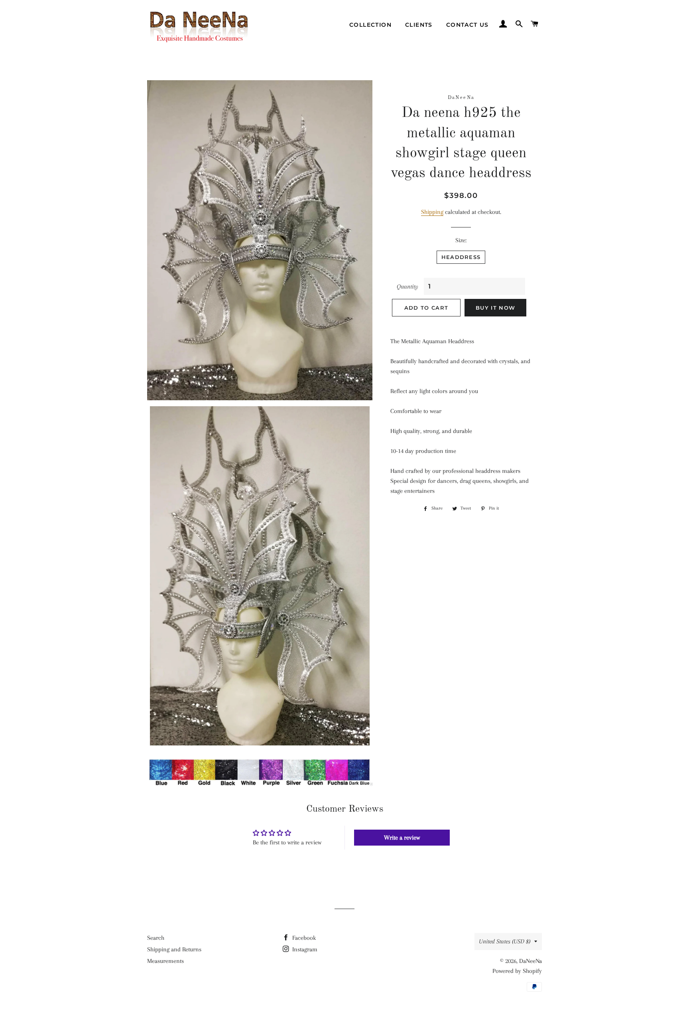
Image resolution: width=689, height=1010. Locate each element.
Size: (461, 240)
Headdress (461, 257)
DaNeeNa (530, 961)
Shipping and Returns (174, 949)
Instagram (304, 949)
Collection (370, 24)
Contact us (467, 24)
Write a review (402, 837)
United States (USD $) (504, 941)
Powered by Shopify (517, 970)
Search (155, 937)
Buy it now (495, 307)
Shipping (432, 211)
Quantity (407, 286)
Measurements (165, 961)
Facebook (303, 937)
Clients (419, 24)
